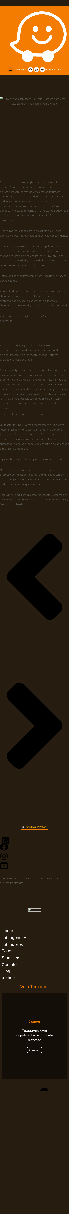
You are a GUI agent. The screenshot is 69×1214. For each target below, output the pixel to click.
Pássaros (12, 241)
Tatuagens (11, 937)
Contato (9, 964)
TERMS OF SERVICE (19, 899)
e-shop (8, 977)
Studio (8, 957)
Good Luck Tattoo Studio (15, 2)
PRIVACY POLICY (16, 893)
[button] (10, 69)
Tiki (62, 354)
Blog (6, 971)
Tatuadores (12, 944)
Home (7, 930)
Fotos (7, 950)
